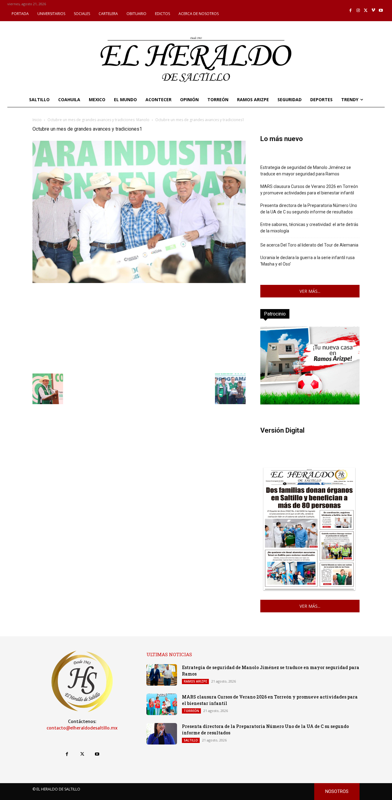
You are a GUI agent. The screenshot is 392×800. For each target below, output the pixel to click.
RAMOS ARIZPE (195, 681)
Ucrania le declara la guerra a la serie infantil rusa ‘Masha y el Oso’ (307, 260)
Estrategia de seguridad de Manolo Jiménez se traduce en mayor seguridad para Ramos (305, 170)
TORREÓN (191, 711)
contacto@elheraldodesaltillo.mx (82, 728)
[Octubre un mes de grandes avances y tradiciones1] (139, 281)
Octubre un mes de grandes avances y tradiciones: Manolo (98, 119)
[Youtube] (381, 10)
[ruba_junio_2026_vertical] (310, 403)
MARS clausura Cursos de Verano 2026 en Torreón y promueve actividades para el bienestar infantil (309, 189)
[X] (366, 10)
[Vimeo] (373, 10)
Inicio (37, 119)
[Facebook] (351, 10)
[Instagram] (358, 10)
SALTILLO (191, 740)
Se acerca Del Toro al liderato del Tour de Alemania (309, 245)
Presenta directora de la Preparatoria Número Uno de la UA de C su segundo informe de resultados (308, 208)
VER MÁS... (310, 291)
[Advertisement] (139, 327)
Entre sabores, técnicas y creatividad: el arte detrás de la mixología (309, 227)
